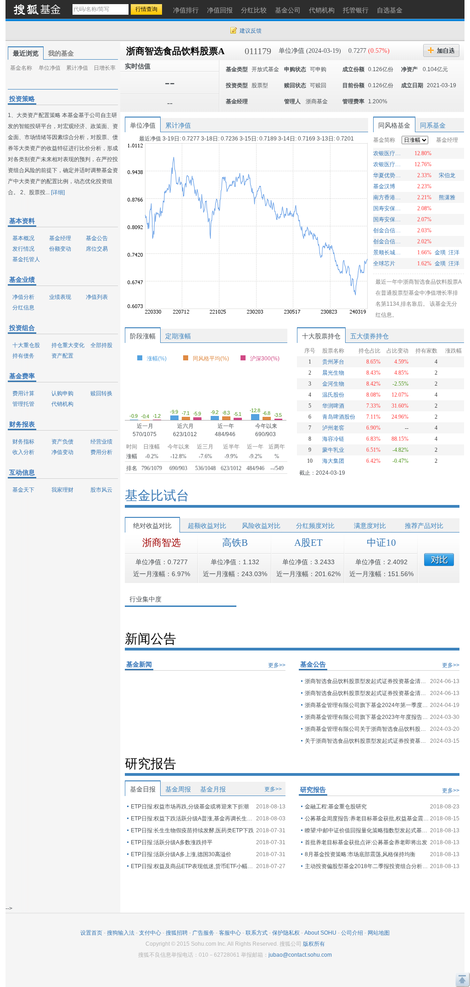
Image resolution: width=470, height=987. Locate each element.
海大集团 (333, 461)
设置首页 (91, 933)
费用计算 (23, 393)
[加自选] (441, 50)
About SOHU (320, 933)
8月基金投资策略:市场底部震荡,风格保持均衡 (360, 854)
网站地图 (379, 933)
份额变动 (60, 249)
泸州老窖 (333, 428)
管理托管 (23, 404)
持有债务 (23, 356)
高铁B (235, 542)
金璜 (440, 252)
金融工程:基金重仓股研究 (336, 806)
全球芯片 (384, 263)
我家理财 (62, 490)
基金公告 (97, 238)
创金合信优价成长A (388, 241)
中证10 (381, 542)
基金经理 (60, 238)
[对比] (439, 559)
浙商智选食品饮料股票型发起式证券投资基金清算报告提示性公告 (367, 693)
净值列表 (97, 297)
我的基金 (61, 53)
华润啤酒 (333, 406)
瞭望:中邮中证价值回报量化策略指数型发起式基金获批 (367, 830)
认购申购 (62, 393)
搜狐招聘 (177, 933)
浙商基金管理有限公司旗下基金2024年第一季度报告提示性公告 (367, 705)
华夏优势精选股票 (388, 175)
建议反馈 (251, 31)
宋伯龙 (447, 175)
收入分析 (23, 452)
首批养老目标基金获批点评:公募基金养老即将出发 (366, 842)
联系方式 (257, 933)
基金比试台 (157, 495)
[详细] (58, 192)
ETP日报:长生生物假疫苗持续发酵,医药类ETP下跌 (192, 830)
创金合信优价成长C (388, 230)
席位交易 (97, 249)
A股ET (308, 542)
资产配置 (62, 356)
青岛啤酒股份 (338, 417)
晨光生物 (333, 373)
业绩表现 (60, 297)
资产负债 (62, 441)
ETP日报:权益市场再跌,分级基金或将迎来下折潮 (190, 806)
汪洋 (453, 252)
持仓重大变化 (67, 345)
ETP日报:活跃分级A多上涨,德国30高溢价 (181, 854)
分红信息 (23, 307)
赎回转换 (101, 393)
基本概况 (23, 238)
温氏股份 (333, 395)
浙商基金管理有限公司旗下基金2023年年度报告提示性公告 (367, 717)
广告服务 (203, 933)
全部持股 (101, 345)
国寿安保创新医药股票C (388, 208)
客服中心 (230, 933)
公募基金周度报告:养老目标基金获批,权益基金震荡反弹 (367, 818)
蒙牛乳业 (333, 450)
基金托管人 (26, 259)
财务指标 (23, 441)
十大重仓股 (26, 345)
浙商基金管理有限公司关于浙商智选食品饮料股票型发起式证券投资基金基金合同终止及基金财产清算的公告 (367, 729)
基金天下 (23, 490)
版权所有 (314, 944)
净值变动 (62, 452)
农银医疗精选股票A (388, 153)
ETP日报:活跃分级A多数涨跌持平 (172, 842)
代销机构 (62, 404)
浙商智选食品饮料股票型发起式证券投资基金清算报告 (367, 681)
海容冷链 (333, 439)
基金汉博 (384, 186)
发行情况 (23, 249)
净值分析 (23, 297)
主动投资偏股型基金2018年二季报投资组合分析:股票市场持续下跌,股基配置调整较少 (367, 866)
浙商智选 (161, 542)
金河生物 (333, 384)
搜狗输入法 (120, 933)
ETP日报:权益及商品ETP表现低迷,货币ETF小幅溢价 (193, 866)
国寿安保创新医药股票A (388, 219)
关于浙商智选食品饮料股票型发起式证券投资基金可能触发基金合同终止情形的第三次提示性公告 (367, 741)
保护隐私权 (286, 933)
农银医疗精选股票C (388, 164)
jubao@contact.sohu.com (300, 955)
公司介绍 (352, 933)
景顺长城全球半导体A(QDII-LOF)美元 (388, 252)
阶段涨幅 (143, 336)
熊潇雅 (447, 197)
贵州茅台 (333, 362)
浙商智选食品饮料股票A (175, 51)
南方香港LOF (388, 197)
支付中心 (150, 933)
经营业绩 (101, 441)
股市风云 (101, 490)
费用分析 (101, 452)
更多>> (276, 665)
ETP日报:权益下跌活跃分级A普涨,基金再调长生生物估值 (193, 818)
